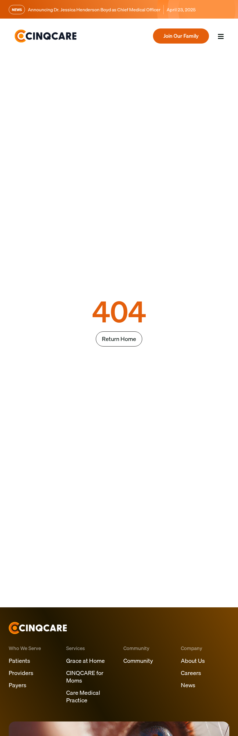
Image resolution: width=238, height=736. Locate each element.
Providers (21, 672)
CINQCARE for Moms (84, 676)
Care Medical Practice (83, 696)
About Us (193, 660)
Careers (191, 672)
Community (138, 660)
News (188, 685)
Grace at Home (85, 660)
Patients (19, 660)
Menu (218, 44)
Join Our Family (181, 36)
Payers (17, 685)
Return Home (119, 338)
